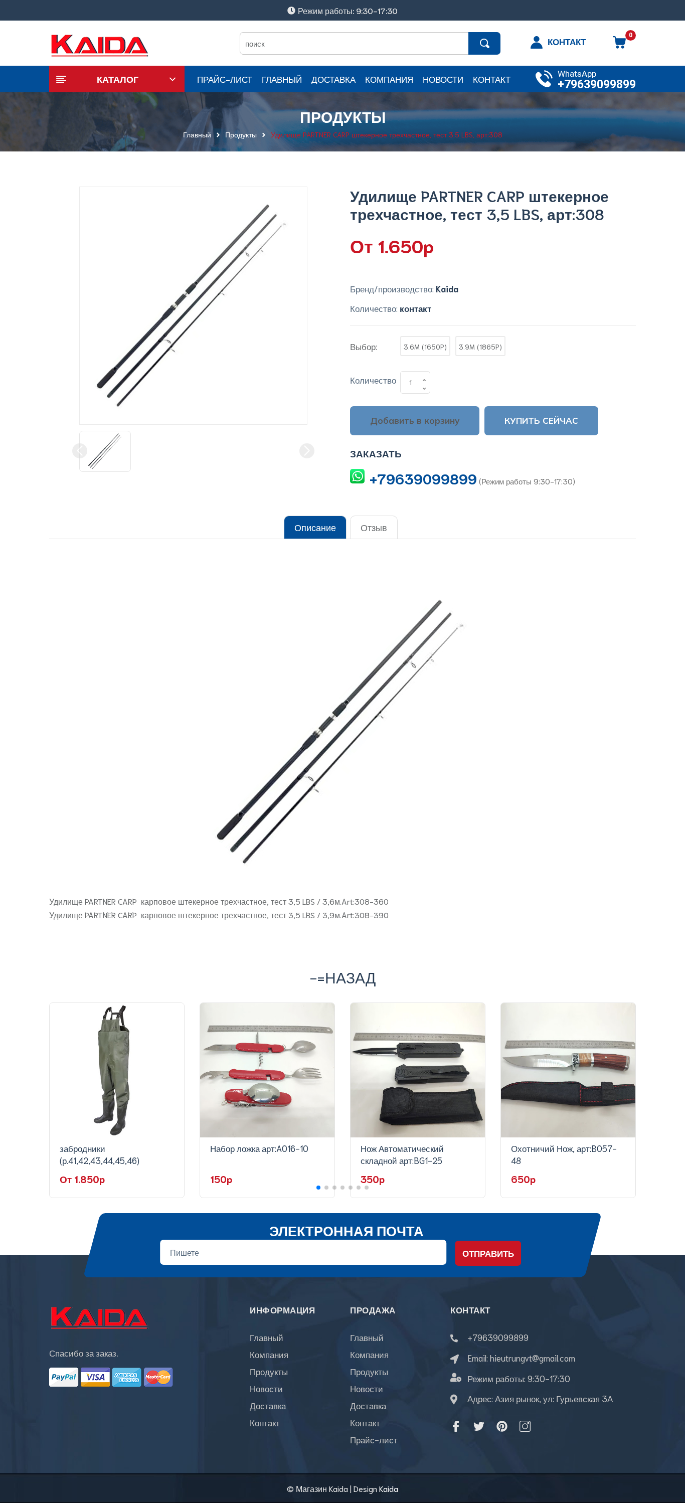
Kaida (388, 1488)
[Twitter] (478, 1426)
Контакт (265, 1422)
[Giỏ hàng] (619, 45)
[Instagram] (525, 1426)
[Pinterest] (501, 1426)
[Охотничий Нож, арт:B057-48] (568, 1070)
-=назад (343, 976)
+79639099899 (597, 84)
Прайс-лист (374, 1439)
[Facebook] (455, 1426)
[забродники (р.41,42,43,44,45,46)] (117, 1070)
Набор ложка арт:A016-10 (259, 1147)
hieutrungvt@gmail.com (532, 1357)
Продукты (269, 1371)
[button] (318, 1188)
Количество (373, 379)
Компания (269, 1354)
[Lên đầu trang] (664, 1450)
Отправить (488, 1252)
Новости (266, 1388)
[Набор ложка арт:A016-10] (267, 1070)
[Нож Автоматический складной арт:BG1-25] (418, 1070)
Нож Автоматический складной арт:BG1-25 (402, 1153)
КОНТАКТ (567, 41)
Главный (266, 1337)
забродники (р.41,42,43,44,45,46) (99, 1153)
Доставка (268, 1405)
